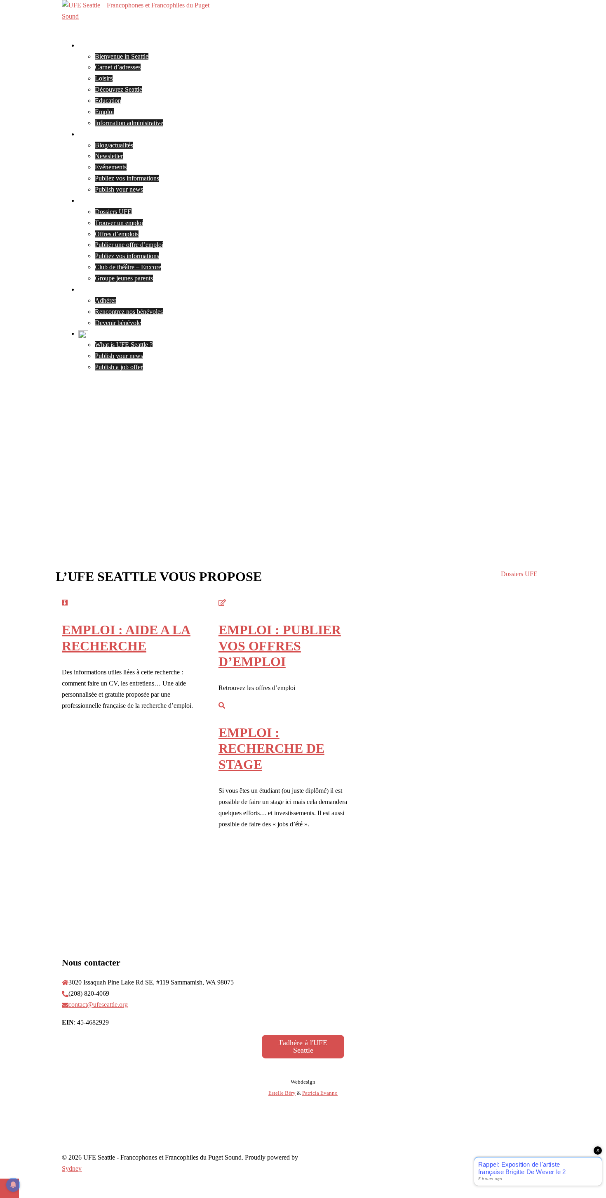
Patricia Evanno (320, 1093)
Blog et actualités (100, 134)
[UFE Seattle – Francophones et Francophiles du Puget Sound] (144, 16)
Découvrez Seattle (118, 89)
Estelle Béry (282, 1093)
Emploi (104, 111)
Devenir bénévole (118, 322)
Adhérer (105, 300)
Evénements (111, 167)
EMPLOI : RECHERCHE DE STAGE (271, 748)
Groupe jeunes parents (124, 278)
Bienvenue (92, 45)
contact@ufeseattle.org (98, 1004)
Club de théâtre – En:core (128, 266)
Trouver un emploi (119, 222)
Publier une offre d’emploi (129, 244)
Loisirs (104, 78)
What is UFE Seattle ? (124, 344)
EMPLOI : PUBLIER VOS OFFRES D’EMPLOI (279, 645)
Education (108, 100)
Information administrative (129, 122)
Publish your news (119, 189)
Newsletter (109, 155)
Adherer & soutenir (103, 289)
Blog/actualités (114, 145)
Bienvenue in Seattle (121, 56)
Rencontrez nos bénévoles (129, 311)
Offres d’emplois (117, 233)
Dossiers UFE (113, 211)
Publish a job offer (119, 366)
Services (89, 200)
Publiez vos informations (127, 178)
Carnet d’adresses (118, 67)
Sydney (72, 1168)
